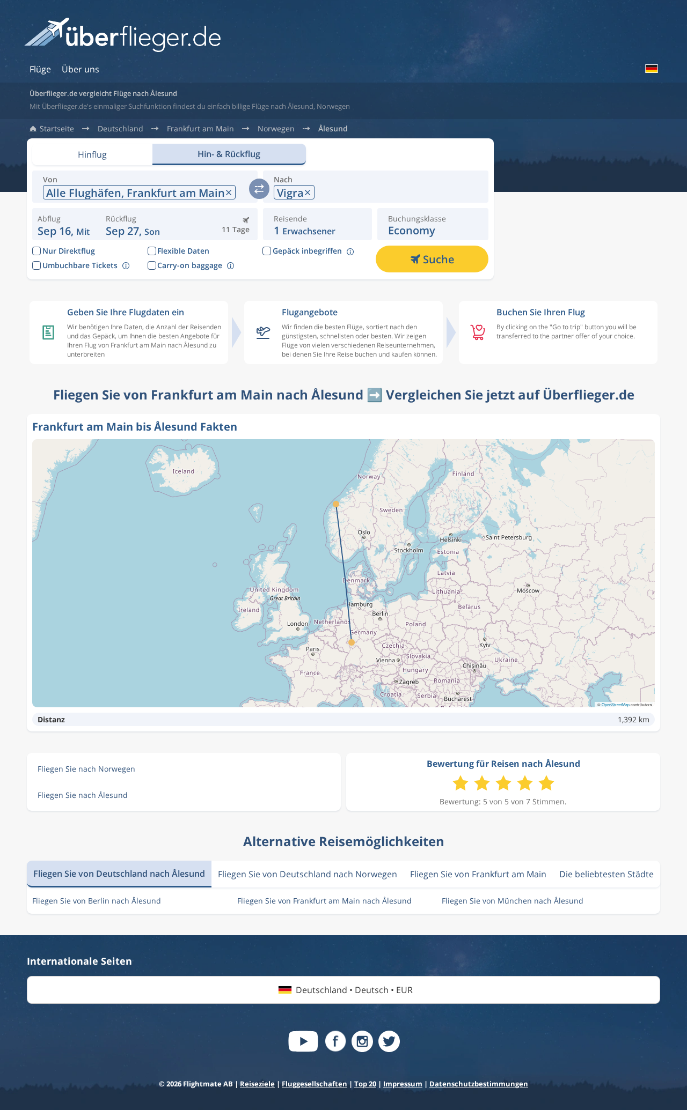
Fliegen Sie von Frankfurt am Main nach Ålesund (324, 901)
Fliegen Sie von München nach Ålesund (512, 901)
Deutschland (120, 128)
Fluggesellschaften (314, 1084)
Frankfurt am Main (200, 128)
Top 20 (365, 1084)
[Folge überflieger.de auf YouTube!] (303, 1041)
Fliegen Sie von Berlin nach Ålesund (96, 901)
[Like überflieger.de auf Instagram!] (362, 1041)
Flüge (40, 69)
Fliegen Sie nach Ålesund (83, 795)
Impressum (402, 1084)
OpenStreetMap (616, 704)
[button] (132, 224)
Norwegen (276, 128)
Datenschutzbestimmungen (478, 1084)
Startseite (57, 128)
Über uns (80, 69)
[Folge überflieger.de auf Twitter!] (389, 1041)
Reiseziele (257, 1084)
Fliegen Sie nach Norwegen (86, 769)
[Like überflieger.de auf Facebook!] (335, 1041)
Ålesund (333, 128)
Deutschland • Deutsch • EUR (354, 990)
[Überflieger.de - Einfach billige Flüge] (122, 36)
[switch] (259, 189)
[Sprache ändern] (651, 68)
